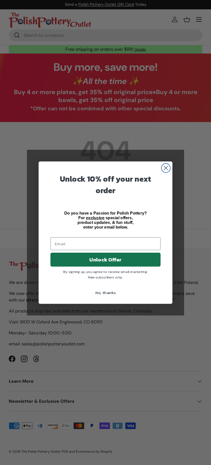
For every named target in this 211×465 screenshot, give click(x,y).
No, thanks (105, 292)
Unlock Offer (105, 259)
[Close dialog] (165, 168)
